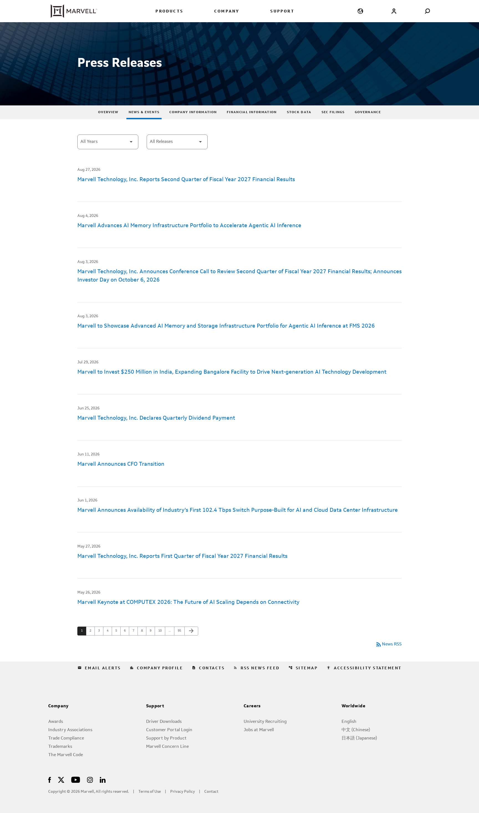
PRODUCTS (169, 11)
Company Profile (156, 668)
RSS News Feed (256, 668)
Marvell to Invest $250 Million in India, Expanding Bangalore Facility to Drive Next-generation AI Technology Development (231, 372)
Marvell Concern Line (167, 746)
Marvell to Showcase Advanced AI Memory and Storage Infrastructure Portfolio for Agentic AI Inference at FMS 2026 (226, 326)
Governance (368, 112)
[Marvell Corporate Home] (70, 11)
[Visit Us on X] (61, 779)
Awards (55, 722)
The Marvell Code (65, 755)
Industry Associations (70, 730)
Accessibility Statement (364, 668)
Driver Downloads (164, 722)
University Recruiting (265, 722)
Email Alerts (99, 668)
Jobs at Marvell (259, 730)
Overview (108, 112)
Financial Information (252, 112)
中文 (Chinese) (356, 730)
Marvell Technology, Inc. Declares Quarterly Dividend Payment (156, 418)
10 (161, 630)
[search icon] (427, 11)
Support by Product (166, 738)
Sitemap (303, 668)
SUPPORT (282, 11)
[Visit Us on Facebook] (49, 779)
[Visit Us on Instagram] (90, 779)
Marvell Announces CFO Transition (120, 464)
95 (180, 630)
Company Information (193, 112)
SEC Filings (333, 112)
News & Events (144, 112)
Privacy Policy (182, 792)
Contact (211, 792)
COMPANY (226, 11)
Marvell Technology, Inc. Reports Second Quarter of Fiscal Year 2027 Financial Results (186, 180)
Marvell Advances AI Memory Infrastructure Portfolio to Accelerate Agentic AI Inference (189, 226)
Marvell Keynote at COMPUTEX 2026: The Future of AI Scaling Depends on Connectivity (188, 602)
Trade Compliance (66, 738)
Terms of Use (149, 792)
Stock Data (299, 112)
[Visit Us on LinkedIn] (103, 779)
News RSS (388, 644)
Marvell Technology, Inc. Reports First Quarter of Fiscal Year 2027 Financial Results (182, 556)
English (349, 722)
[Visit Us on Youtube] (75, 779)
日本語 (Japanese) (359, 738)
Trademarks (60, 746)
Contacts (208, 668)
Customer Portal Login (169, 730)
